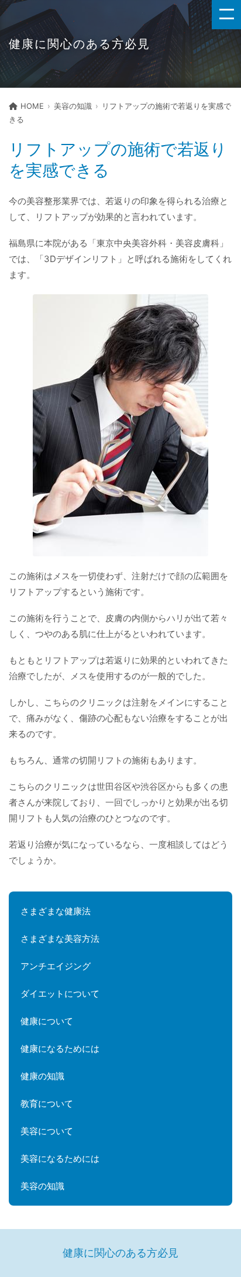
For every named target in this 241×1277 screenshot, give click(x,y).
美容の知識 (73, 106)
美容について (46, 1131)
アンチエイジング (55, 966)
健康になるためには (59, 1048)
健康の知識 (42, 1076)
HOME (32, 106)
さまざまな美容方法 (59, 938)
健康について (46, 1021)
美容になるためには (59, 1158)
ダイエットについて (59, 993)
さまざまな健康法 (55, 911)
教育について (46, 1103)
